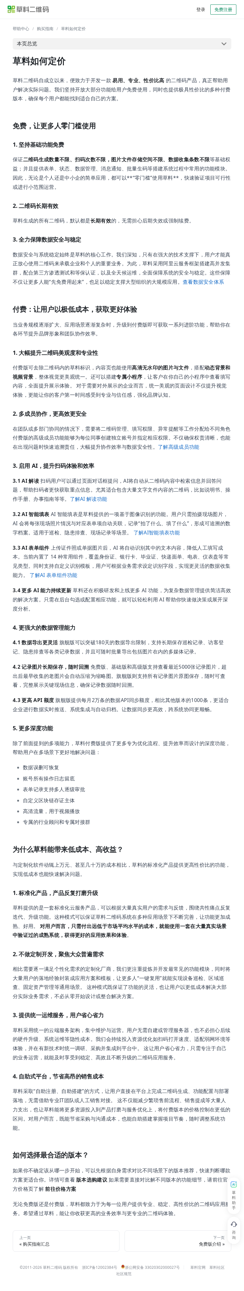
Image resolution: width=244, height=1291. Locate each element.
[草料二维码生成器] (28, 9)
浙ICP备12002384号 (99, 1267)
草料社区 (217, 1267)
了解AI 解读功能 (88, 498)
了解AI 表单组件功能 (54, 575)
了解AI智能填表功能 (156, 532)
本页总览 (27, 43)
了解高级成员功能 (179, 446)
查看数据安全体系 (203, 281)
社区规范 (124, 1273)
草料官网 (198, 1267)
